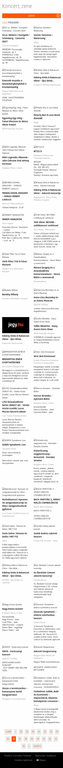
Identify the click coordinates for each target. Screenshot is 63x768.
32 (50, 739)
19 (27, 732)
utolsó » (37, 746)
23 (51, 732)
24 (57, 732)
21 (39, 732)
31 (44, 739)
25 (8, 739)
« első (8, 732)
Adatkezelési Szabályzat (45, 756)
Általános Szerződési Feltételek (17, 756)
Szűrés (31, 15)
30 (38, 739)
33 (56, 739)
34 (24, 746)
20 (33, 732)
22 (45, 732)
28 (26, 739)
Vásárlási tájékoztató (23, 760)
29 (32, 739)
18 (21, 732)
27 (20, 739)
